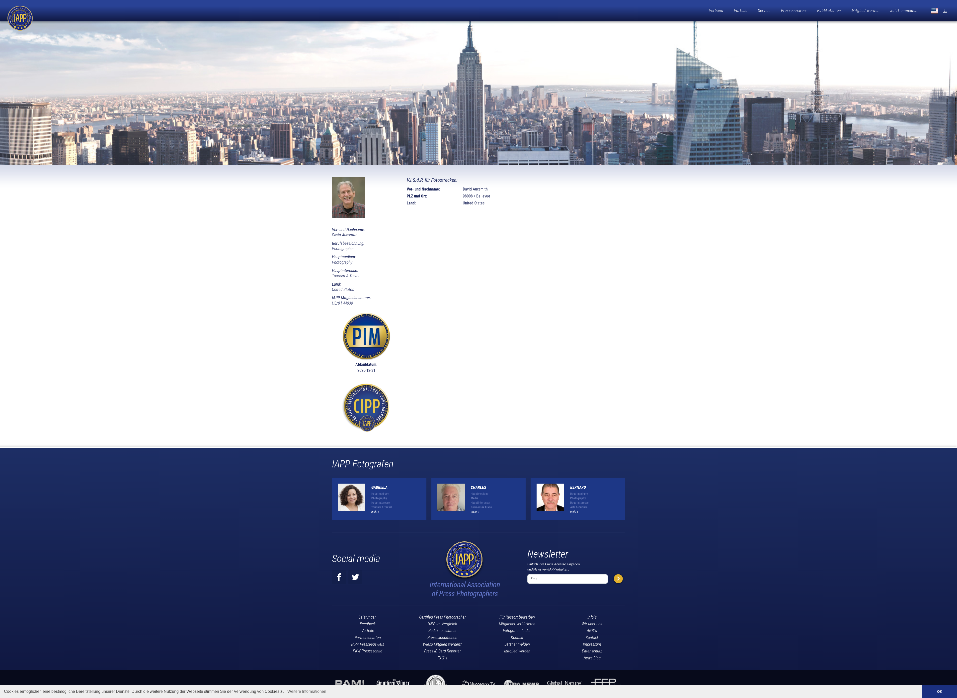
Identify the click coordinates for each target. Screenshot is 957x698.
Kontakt (517, 637)
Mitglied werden (866, 10)
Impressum (592, 644)
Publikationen (829, 10)
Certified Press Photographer (442, 617)
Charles (478, 487)
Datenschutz (592, 650)
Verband (716, 10)
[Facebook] (339, 577)
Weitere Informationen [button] (306, 691)
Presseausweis (794, 10)
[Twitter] (355, 577)
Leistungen (368, 617)
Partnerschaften (368, 637)
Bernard (578, 487)
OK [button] (939, 692)
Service (764, 10)
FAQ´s (442, 657)
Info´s (592, 617)
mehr (374, 511)
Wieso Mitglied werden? (442, 644)
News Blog (592, 657)
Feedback (368, 623)
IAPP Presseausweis (367, 644)
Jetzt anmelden (904, 10)
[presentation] (629, 500)
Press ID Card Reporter (442, 650)
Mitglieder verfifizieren (517, 623)
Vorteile (740, 10)
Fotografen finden (517, 630)
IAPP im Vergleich (442, 623)
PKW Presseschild (367, 650)
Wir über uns (592, 623)
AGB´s (592, 630)
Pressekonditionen (442, 637)
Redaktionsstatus (442, 630)
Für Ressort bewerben (517, 617)
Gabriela (379, 487)
